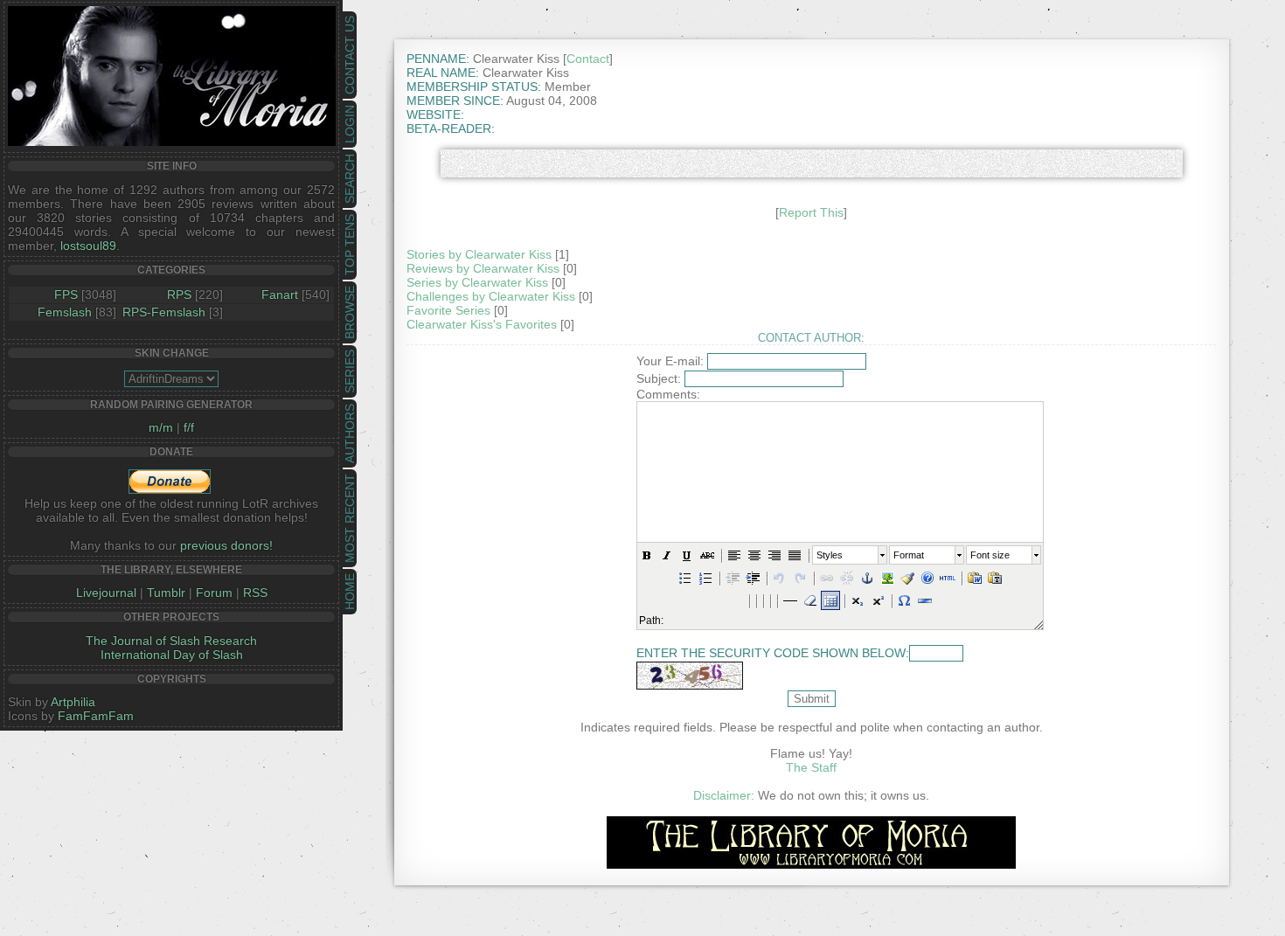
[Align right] (774, 555)
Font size (990, 555)
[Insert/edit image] (887, 577)
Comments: (668, 394)
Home (350, 591)
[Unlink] (847, 577)
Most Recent (350, 518)
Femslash (65, 312)
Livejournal (106, 593)
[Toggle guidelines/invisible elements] (830, 600)
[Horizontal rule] (924, 600)
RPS (179, 295)
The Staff (811, 767)
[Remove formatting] (810, 600)
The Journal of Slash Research (171, 641)
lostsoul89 (88, 246)
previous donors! (226, 545)
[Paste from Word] (974, 577)
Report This (811, 212)
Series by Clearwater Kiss (477, 282)
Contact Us (350, 55)
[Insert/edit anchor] (867, 577)
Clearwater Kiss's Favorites (481, 324)
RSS (255, 593)
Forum (214, 593)
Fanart (279, 295)
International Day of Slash (172, 655)
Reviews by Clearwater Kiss (482, 268)
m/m (161, 427)
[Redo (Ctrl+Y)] (799, 577)
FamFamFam (96, 716)
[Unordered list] (685, 577)
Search (350, 179)
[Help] (927, 577)
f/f (189, 427)
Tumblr (166, 593)
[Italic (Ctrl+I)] (667, 555)
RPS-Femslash (163, 312)
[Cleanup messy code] (907, 577)
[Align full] (794, 555)
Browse (350, 312)
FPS (66, 295)
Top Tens (350, 244)
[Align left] (734, 555)
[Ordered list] (705, 577)
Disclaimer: (723, 795)
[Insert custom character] (904, 600)
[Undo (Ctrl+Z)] (779, 577)
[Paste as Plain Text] (994, 577)
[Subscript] (857, 600)
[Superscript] (877, 600)
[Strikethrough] (707, 555)
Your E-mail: (670, 361)
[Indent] (752, 577)
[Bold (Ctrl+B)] (646, 555)
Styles (829, 555)
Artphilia (73, 702)
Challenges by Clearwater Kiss (490, 296)
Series (350, 371)
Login (350, 124)
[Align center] (754, 555)
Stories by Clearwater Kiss (479, 254)
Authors (350, 433)
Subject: (658, 378)
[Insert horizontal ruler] (790, 600)
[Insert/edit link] (827, 577)
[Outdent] (732, 577)
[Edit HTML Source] (947, 577)
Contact (587, 59)
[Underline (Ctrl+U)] (687, 555)
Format (908, 555)
